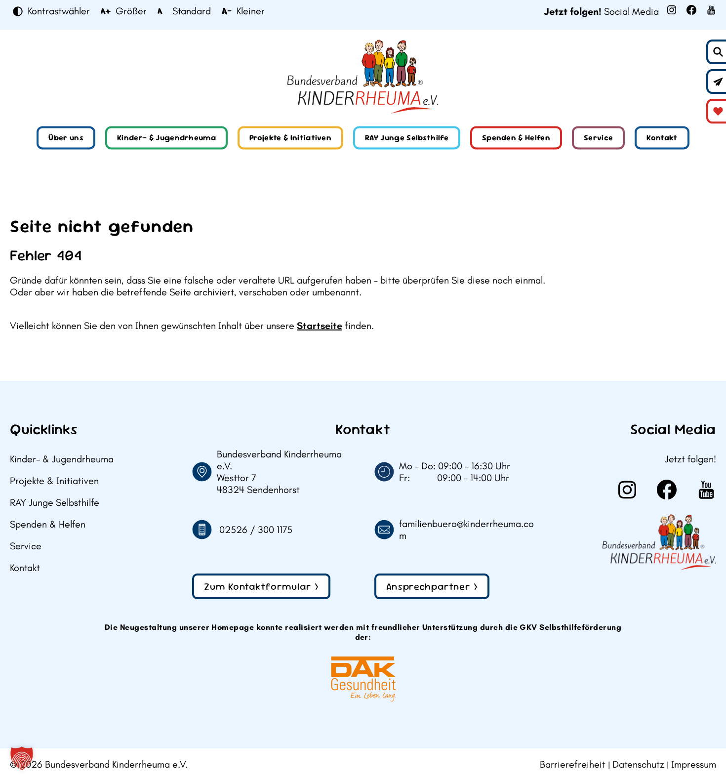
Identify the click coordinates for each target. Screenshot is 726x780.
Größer (131, 11)
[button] (21, 758)
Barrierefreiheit (572, 764)
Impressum (693, 764)
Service (598, 137)
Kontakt (661, 137)
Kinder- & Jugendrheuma (166, 137)
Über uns (65, 137)
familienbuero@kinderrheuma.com (466, 529)
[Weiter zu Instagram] (672, 10)
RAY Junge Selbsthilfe (406, 137)
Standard (191, 11)
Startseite (319, 325)
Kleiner (251, 11)
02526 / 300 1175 (255, 529)
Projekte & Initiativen (290, 137)
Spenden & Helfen (516, 137)
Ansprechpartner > (432, 586)
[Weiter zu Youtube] (711, 10)
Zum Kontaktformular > (261, 586)
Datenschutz (638, 764)
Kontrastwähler (59, 11)
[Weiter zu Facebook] (691, 10)
